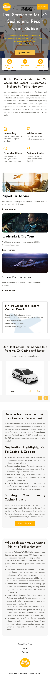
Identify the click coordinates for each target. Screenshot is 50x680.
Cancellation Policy (25, 644)
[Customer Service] (28, 148)
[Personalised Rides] (5, 148)
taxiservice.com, (23, 98)
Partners (25, 652)
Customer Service (35, 153)
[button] (40, 398)
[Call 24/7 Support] (9, 61)
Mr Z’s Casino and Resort (35, 107)
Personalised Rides (12, 153)
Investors (25, 648)
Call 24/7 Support (9, 66)
